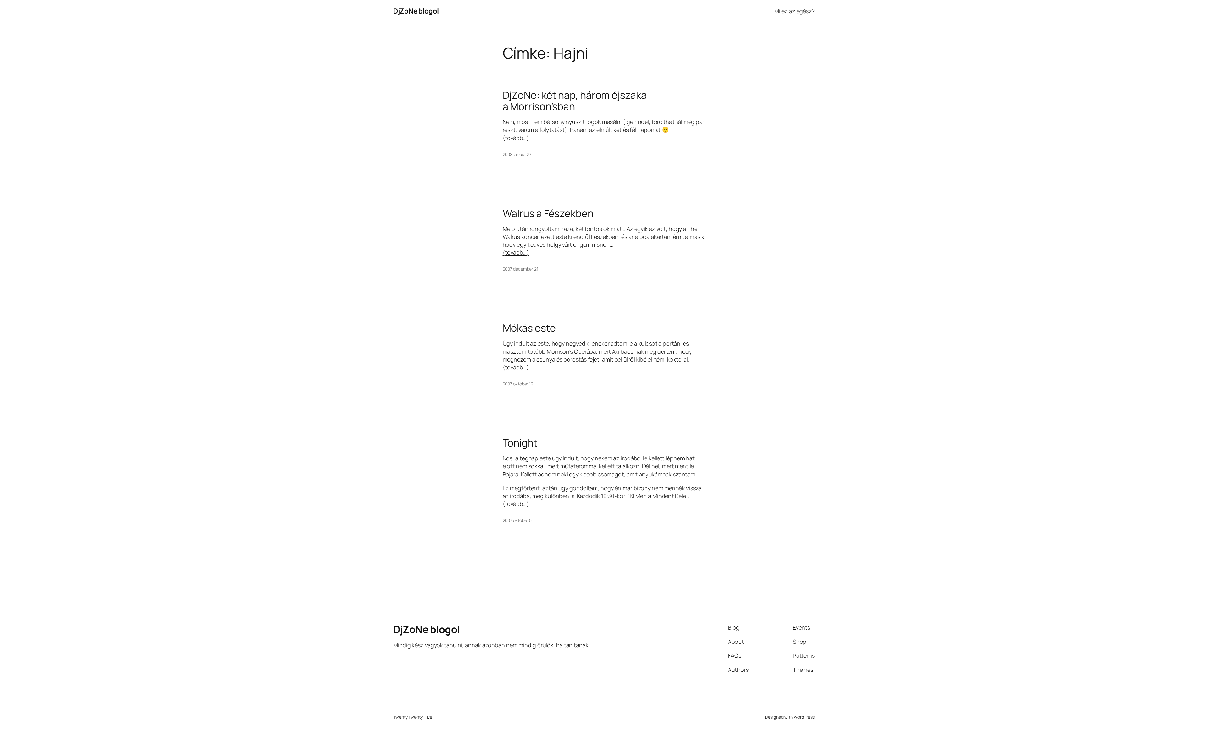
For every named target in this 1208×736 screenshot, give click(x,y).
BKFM (633, 496)
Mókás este (529, 328)
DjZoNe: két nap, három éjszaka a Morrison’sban (575, 100)
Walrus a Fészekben (548, 213)
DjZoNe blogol (416, 11)
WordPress (804, 717)
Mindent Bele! (670, 496)
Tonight (520, 442)
